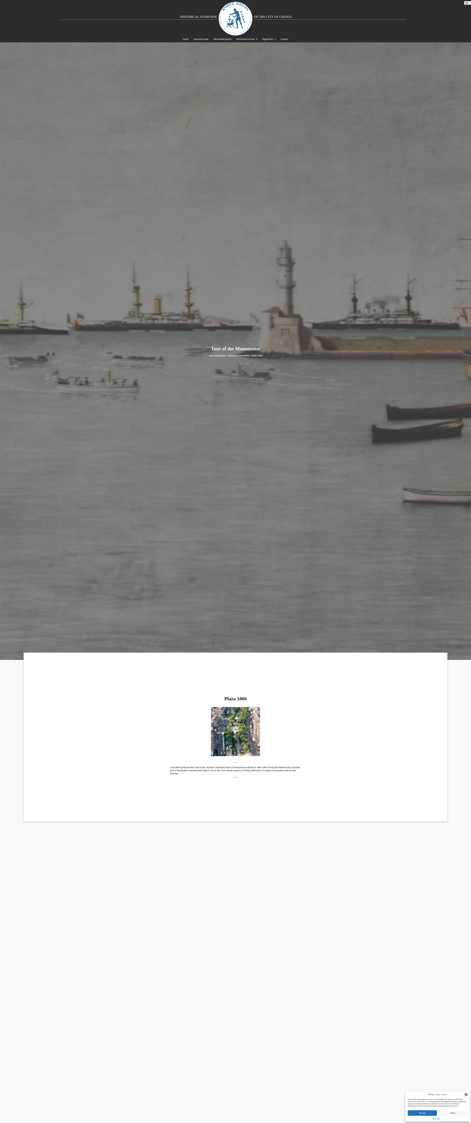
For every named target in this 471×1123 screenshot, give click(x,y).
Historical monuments (238, 355)
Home (186, 39)
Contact (284, 39)
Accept (422, 1113)
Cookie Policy (436, 1118)
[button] (466, 1094)
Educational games (222, 39)
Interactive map (201, 39)
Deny (453, 1113)
